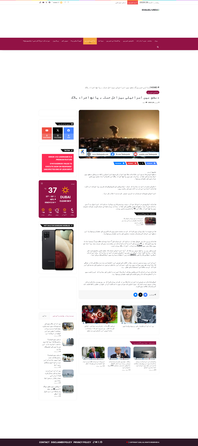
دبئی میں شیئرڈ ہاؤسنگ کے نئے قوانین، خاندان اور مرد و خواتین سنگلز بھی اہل (92, 2)
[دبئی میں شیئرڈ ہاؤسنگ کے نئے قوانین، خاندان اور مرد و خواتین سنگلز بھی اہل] (68, 355)
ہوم (156, 41)
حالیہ (44, 313)
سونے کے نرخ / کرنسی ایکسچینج (37, 41)
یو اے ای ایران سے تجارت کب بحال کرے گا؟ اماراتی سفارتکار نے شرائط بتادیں (52, 373)
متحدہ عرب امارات (144, 41)
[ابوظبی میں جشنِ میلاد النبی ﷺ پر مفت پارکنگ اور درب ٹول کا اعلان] (68, 386)
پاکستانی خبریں (113, 41)
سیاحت (100, 41)
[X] (140, 286)
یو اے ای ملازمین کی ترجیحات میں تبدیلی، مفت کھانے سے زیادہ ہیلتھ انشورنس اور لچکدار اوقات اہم (51, 325)
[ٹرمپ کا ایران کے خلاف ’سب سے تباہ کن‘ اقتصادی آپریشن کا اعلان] (93, 344)
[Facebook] (145, 286)
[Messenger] (135, 286)
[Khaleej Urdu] (150, 10)
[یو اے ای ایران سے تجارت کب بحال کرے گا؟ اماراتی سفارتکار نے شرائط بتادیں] (68, 370)
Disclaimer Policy (61, 439)
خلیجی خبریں (128, 41)
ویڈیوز (56, 41)
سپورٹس (65, 41)
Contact (44, 439)
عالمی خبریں (90, 41)
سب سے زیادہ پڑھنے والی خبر (63, 313)
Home (154, 84)
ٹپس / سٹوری (77, 41)
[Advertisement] (78, 21)
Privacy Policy (82, 439)
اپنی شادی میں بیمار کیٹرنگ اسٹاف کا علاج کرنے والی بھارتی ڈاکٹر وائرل (132, 214)
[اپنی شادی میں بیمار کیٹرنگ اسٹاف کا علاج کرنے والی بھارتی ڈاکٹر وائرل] (150, 215)
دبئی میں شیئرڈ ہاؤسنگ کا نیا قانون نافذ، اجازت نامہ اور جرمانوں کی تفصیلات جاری (51, 341)
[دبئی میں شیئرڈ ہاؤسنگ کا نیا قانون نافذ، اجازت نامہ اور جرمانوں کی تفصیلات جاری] (68, 339)
